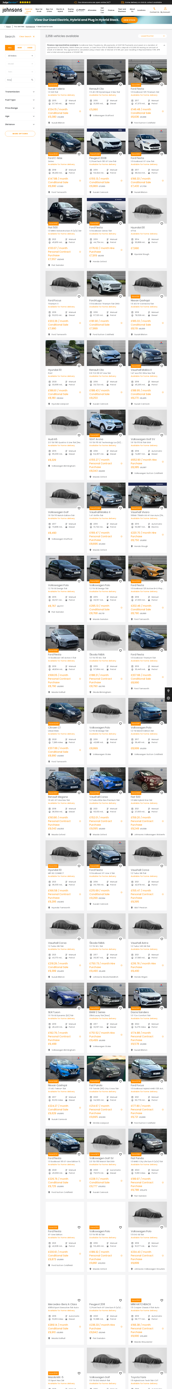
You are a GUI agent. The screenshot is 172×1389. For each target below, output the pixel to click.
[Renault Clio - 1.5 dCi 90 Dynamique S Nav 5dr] (106, 72)
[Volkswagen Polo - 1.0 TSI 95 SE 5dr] (106, 1214)
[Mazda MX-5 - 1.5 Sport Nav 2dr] (65, 1360)
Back (8, 26)
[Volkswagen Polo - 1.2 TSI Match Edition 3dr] (147, 711)
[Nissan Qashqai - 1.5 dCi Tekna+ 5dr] (65, 1068)
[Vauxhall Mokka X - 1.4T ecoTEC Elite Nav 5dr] (147, 353)
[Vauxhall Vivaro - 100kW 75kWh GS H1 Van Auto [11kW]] (147, 495)
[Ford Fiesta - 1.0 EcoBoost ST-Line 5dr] (147, 141)
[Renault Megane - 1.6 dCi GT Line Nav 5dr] (65, 780)
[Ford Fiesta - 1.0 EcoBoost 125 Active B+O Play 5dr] (147, 568)
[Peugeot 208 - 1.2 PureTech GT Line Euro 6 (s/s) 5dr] (106, 1287)
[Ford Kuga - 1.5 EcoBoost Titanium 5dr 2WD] (106, 284)
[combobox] (20, 56)
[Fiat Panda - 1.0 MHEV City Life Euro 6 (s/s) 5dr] (147, 1141)
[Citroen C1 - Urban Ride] (65, 711)
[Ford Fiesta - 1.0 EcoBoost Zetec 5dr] (106, 211)
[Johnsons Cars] (12, 10)
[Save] (79, 84)
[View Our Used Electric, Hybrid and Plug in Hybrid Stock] (86, 20)
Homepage (30, 26)
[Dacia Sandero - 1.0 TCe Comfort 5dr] (147, 995)
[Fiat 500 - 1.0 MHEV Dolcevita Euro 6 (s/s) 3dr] (65, 211)
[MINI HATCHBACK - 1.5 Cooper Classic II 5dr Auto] (147, 1287)
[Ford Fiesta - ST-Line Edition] (65, 1214)
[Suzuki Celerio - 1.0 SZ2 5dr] (65, 72)
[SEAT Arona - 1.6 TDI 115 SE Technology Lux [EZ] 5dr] (106, 422)
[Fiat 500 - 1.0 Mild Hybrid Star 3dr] (147, 780)
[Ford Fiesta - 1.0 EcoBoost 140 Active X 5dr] (65, 638)
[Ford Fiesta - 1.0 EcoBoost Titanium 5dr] (147, 638)
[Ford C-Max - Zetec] (65, 141)
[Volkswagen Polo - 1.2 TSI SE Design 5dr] (65, 568)
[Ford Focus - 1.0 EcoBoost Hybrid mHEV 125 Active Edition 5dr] (147, 1068)
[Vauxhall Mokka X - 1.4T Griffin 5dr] (106, 495)
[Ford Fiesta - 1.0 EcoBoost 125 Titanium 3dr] (147, 72)
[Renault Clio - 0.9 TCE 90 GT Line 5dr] (106, 353)
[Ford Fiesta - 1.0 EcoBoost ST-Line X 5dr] (106, 853)
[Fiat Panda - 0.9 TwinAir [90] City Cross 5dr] (106, 1068)
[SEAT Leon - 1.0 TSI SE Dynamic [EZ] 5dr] (65, 995)
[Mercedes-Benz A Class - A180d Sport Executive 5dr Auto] (65, 1287)
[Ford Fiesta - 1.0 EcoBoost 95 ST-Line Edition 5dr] (65, 1141)
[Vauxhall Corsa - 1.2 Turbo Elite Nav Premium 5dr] (106, 780)
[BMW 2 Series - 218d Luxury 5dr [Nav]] (106, 995)
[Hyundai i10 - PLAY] (65, 353)
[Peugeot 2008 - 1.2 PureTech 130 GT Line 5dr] (106, 141)
